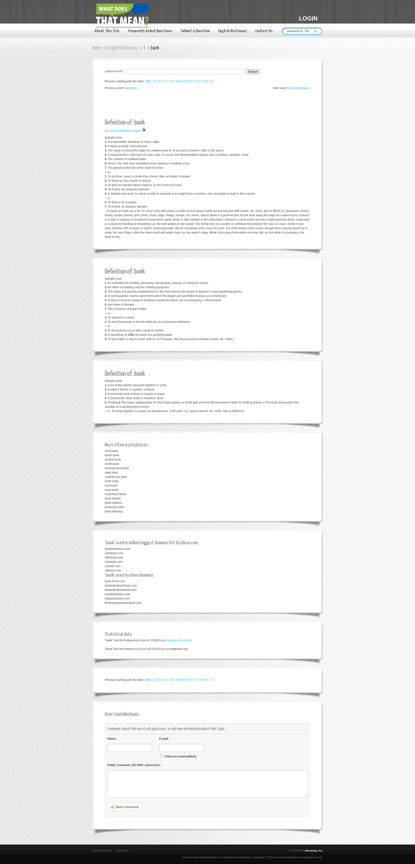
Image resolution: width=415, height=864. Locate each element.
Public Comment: (133, 765)
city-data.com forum (179, 640)
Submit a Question (195, 31)
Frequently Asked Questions (150, 31)
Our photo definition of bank (123, 130)
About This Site (107, 31)
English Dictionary (232, 31)
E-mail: (164, 738)
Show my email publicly (180, 756)
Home (97, 48)
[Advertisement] (192, 104)
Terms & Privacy (102, 850)
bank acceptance (299, 88)
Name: (111, 738)
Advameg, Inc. (314, 850)
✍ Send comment (124, 807)
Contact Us (264, 31)
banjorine (131, 88)
